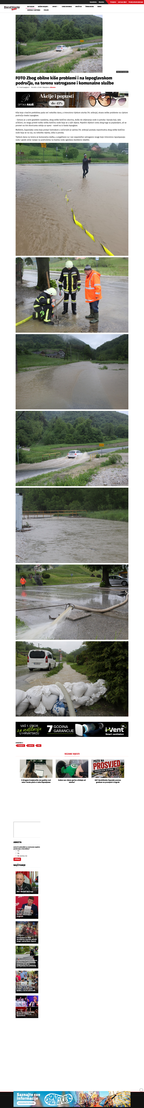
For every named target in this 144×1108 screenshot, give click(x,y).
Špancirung (89, 6)
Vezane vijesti (72, 754)
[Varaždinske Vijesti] (12, 8)
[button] (17, 771)
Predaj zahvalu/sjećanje (136, 2)
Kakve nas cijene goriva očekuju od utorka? (72, 781)
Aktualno (30, 6)
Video (99, 6)
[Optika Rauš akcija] (72, 100)
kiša (39, 745)
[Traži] (119, 8)
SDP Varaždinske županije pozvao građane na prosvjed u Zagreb (108, 781)
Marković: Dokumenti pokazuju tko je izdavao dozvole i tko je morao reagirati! (25, 913)
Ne (18, 853)
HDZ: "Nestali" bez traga (25, 892)
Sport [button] (54, 6)
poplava (31, 745)
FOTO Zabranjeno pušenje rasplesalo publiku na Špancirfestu (25, 1014)
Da (18, 851)
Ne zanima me (22, 856)
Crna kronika (67, 6)
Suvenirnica (93, 2)
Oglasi (46, 10)
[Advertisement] (72, 805)
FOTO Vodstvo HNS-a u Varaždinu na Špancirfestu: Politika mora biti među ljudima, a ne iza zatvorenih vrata (26, 988)
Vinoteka (101, 2)
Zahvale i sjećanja (33, 10)
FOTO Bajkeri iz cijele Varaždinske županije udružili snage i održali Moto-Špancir (27, 939)
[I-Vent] (72, 729)
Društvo (78, 6)
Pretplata (113, 2)
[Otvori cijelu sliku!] (59, 44)
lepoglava (21, 745)
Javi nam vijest (122, 2)
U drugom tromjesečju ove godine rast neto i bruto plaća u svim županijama (36, 781)
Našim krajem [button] (43, 6)
